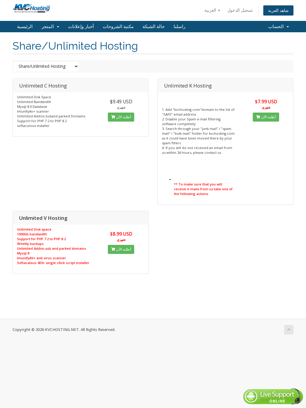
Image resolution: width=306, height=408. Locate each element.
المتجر (49, 26)
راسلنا (179, 26)
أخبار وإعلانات (81, 26)
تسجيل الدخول (240, 10)
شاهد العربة (278, 10)
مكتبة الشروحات (118, 26)
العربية (210, 10)
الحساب (277, 26)
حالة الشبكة (154, 26)
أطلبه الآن (123, 116)
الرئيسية (25, 26)
